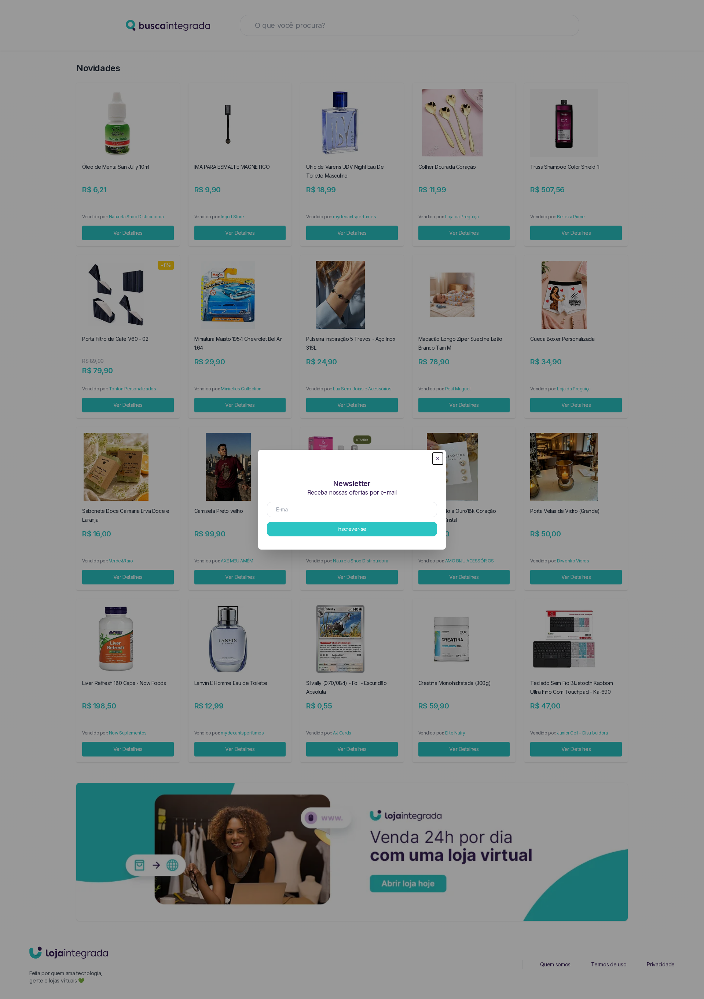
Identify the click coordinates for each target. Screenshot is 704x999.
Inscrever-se (352, 529)
